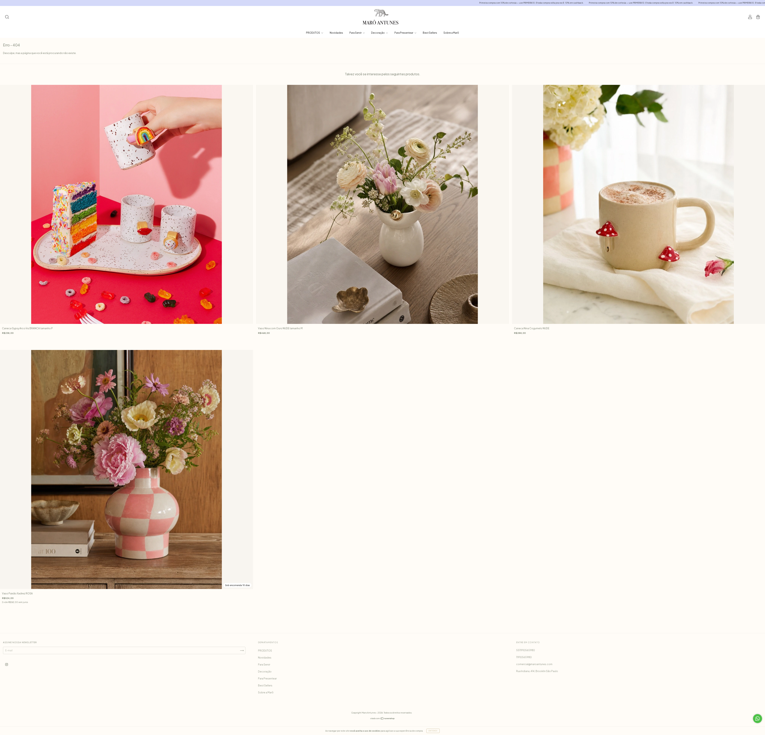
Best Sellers (430, 32)
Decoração (378, 32)
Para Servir (355, 32)
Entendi (433, 731)
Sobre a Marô (451, 32)
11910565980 (524, 657)
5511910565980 (525, 650)
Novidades (336, 32)
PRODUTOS (313, 32)
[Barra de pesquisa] (7, 17)
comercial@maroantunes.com (534, 664)
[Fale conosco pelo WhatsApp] (757, 718)
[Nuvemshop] (382, 718)
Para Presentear (404, 32)
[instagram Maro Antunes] (6, 664)
